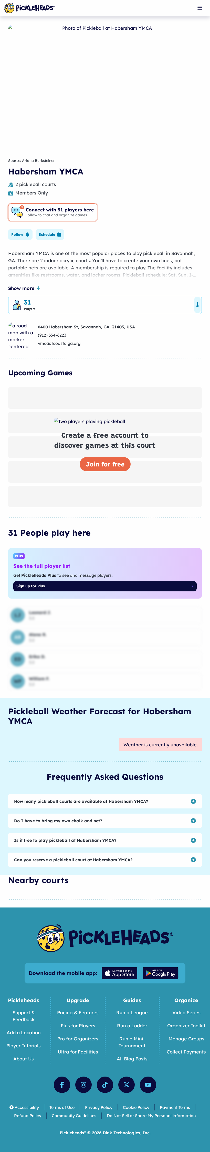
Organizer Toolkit (186, 1026)
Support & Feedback (24, 1016)
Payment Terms (175, 1107)
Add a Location (24, 1033)
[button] (20, 234)
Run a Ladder (132, 1026)
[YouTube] (148, 1085)
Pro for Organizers (77, 1039)
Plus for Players (78, 1026)
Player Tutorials (23, 1046)
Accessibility (27, 1107)
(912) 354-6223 (52, 335)
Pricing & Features (78, 1013)
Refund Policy (27, 1115)
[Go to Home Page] (29, 8)
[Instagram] (83, 1085)
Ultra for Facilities (78, 1052)
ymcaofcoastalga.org (59, 343)
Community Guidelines (74, 1115)
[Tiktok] (105, 1085)
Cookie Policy (136, 1107)
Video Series (186, 1013)
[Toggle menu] (199, 7)
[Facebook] (62, 1085)
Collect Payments (186, 1052)
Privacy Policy (98, 1107)
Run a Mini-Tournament (132, 1042)
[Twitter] (126, 1085)
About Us (23, 1059)
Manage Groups (186, 1039)
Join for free (105, 464)
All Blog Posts (132, 1059)
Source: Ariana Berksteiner (31, 160)
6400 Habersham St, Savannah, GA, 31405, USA (86, 326)
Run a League (132, 1013)
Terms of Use (62, 1107)
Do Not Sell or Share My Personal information (151, 1115)
